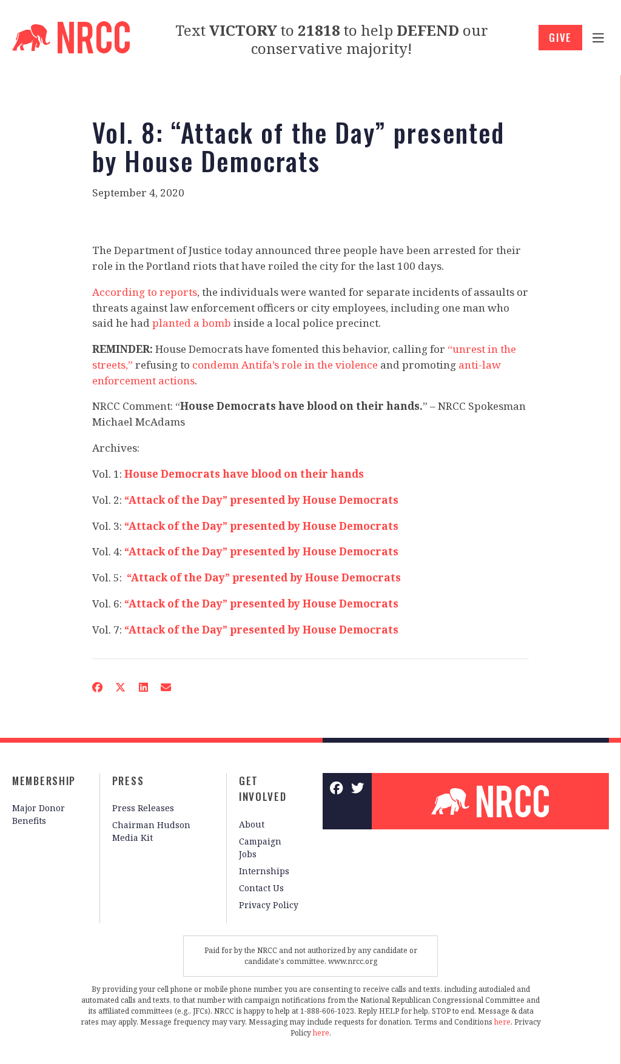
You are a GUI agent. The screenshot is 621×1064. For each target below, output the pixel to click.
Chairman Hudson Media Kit (151, 831)
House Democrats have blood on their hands (244, 474)
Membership (44, 780)
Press (128, 780)
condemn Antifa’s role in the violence (285, 365)
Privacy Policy (268, 905)
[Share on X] (120, 687)
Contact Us (261, 888)
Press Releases (143, 808)
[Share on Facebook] (97, 687)
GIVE (560, 37)
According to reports (144, 292)
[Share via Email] (165, 687)
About (251, 824)
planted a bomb (191, 323)
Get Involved (263, 789)
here (502, 1022)
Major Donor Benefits (38, 814)
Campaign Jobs (260, 847)
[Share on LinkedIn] (143, 687)
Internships (264, 871)
